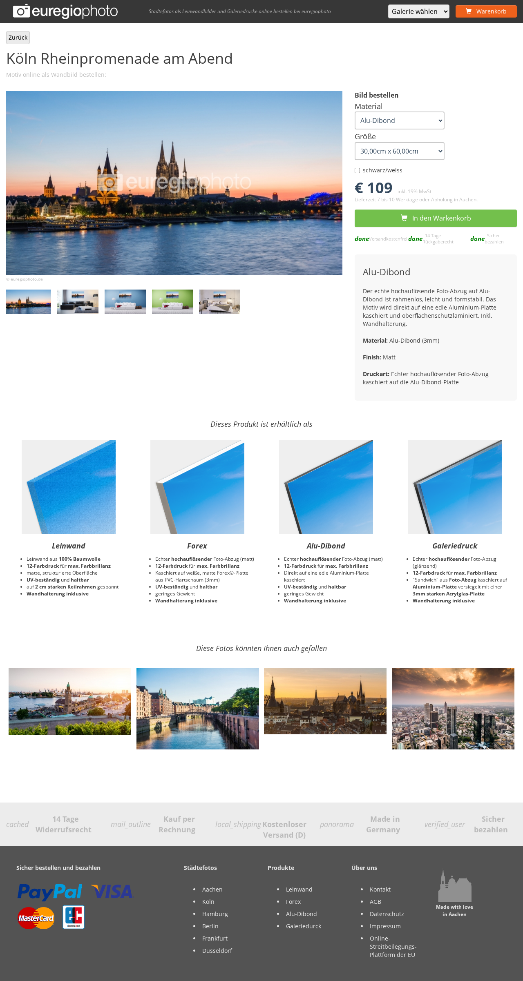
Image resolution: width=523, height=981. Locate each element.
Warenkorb (489, 11)
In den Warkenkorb (439, 218)
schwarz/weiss (382, 170)
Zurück (18, 37)
